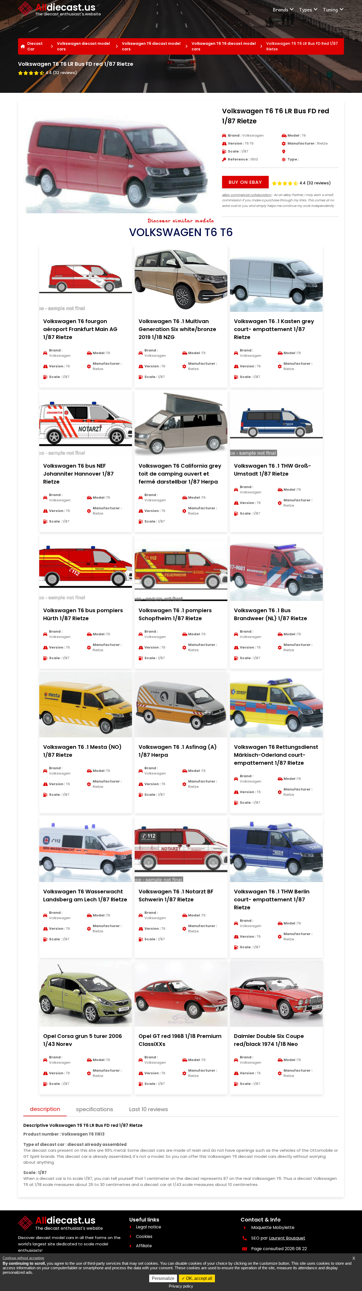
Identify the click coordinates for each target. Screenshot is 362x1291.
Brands (280, 9)
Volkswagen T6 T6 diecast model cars (224, 46)
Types (305, 9)
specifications (94, 1109)
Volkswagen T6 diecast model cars (151, 46)
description (45, 1109)
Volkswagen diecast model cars (83, 46)
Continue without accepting (23, 1258)
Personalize (163, 1278)
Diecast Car (35, 46)
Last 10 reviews (148, 1109)
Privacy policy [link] (181, 1286)
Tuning (330, 9)
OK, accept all (198, 1278)
